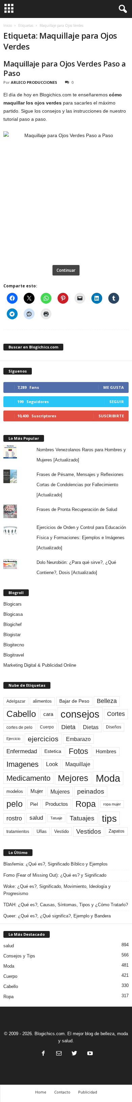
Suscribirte (111, 415)
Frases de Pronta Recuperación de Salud (77, 509)
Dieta (68, 727)
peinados (90, 791)
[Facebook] (43, 1054)
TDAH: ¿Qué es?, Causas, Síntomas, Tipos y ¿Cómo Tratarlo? (65, 904)
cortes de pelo (19, 727)
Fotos (78, 751)
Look (52, 764)
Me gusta (113, 387)
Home (40, 1092)
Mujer (36, 791)
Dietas (90, 727)
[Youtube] (89, 1054)
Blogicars (12, 604)
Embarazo (78, 739)
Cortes (116, 713)
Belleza (107, 701)
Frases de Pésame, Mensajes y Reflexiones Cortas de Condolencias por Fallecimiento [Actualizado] (80, 484)
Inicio (7, 25)
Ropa (85, 804)
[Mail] (59, 1054)
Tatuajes (82, 818)
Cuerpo (47, 727)
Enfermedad (21, 751)
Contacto (62, 1092)
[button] (121, 9)
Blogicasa (13, 614)
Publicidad (87, 1092)
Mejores (73, 778)
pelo (14, 804)
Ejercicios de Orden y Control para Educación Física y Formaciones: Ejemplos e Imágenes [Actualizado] (81, 537)
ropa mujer (112, 804)
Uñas (42, 831)
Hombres (106, 751)
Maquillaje (77, 764)
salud (36, 818)
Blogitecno (13, 644)
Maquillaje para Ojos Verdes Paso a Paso (64, 68)
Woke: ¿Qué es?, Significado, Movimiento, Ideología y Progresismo (57, 890)
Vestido (61, 831)
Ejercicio (13, 739)
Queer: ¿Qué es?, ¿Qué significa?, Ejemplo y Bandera (57, 915)
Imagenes (22, 764)
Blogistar (12, 634)
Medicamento (28, 778)
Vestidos (88, 831)
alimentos (42, 701)
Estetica (52, 751)
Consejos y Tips (19, 955)
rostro (14, 818)
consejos (80, 714)
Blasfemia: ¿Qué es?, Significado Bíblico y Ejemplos (55, 864)
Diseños (113, 727)
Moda (108, 778)
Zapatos (117, 831)
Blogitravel (13, 655)
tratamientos (17, 831)
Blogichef (12, 624)
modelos (14, 791)
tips (109, 818)
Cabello (21, 714)
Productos (56, 804)
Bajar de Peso (74, 701)
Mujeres (60, 791)
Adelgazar (15, 701)
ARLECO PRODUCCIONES (34, 82)
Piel (34, 804)
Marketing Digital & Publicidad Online (39, 665)
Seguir (116, 401)
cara (48, 714)
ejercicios (43, 739)
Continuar (66, 270)
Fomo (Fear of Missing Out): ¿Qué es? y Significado (54, 875)
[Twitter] (74, 1054)
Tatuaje (56, 818)
